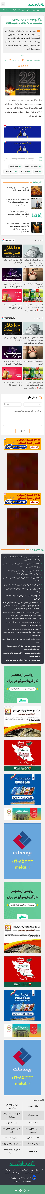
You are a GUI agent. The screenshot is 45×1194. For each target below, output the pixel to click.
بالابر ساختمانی (33, 1138)
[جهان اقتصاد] (36, 4)
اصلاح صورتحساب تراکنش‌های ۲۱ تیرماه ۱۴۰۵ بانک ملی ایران (22, 597)
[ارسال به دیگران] (23, 66)
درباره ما (17, 1181)
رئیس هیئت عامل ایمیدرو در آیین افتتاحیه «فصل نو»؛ (21, 584)
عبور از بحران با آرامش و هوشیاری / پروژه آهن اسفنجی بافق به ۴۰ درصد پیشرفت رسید (17, 202)
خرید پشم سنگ (33, 1143)
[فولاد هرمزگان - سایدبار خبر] (22, 471)
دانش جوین (33, 1106)
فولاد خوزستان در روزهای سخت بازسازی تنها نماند (23, 660)
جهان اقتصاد (6, 1170)
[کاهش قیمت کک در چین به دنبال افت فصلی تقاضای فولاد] (36, 191)
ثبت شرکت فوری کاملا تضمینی (33, 1130)
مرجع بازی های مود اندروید (12, 1151)
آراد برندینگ (33, 1115)
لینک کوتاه (40, 159)
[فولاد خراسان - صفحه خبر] (22, 789)
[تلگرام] (18, 65)
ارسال (22, 431)
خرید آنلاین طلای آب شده (11, 1130)
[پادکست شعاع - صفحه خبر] (22, 684)
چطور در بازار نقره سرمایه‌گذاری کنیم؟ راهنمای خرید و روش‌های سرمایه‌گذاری (22, 558)
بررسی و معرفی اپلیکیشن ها (12, 1106)
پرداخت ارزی (11, 1123)
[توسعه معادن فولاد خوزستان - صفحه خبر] (22, 721)
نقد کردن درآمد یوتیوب (11, 1143)
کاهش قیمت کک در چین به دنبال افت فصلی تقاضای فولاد (17, 189)
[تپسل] (5, 126)
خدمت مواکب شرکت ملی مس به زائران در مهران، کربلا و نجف (21, 641)
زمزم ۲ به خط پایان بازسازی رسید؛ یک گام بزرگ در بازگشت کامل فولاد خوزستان (23, 624)
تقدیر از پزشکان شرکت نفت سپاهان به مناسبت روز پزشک (23, 590)
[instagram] (24, 1191)
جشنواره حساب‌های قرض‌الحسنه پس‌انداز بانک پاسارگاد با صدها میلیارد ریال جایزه (23, 572)
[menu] (9, 4)
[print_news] (26, 66)
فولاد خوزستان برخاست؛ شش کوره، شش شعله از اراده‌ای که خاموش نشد (23, 648)
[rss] (29, 1191)
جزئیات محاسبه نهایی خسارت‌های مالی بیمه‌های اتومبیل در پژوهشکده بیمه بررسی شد (21, 565)
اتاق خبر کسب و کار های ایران (12, 1115)
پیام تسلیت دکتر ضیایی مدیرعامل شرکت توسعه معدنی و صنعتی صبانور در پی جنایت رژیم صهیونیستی (17, 227)
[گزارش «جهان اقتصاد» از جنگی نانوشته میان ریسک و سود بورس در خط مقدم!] (36, 215)
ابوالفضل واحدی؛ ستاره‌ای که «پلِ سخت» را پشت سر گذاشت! (23, 10)
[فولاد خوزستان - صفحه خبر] (22, 755)
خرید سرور (33, 1151)
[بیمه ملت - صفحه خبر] (22, 851)
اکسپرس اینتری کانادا (11, 1138)
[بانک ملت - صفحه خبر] (22, 814)
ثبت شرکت (33, 1123)
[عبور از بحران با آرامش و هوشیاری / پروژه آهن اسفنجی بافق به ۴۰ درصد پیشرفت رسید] (36, 203)
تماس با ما (27, 1181)
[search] (3, 4)
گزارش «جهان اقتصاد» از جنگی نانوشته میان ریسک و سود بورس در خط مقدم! (18, 214)
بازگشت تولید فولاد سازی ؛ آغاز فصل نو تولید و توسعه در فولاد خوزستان (21, 655)
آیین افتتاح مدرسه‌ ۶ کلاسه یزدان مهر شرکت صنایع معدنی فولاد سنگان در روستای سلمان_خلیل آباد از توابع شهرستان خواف (21, 632)
